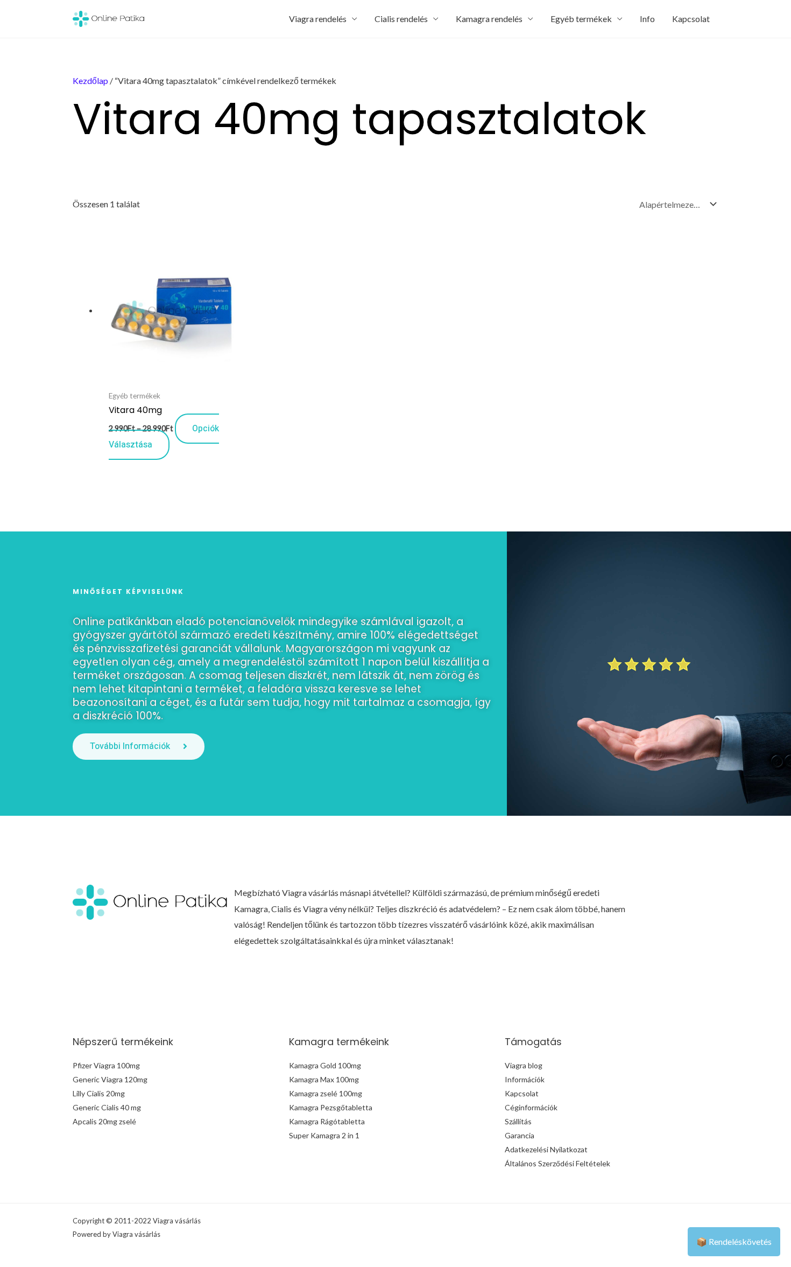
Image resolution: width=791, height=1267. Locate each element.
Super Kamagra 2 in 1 (324, 1135)
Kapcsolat (691, 18)
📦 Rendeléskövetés (734, 1241)
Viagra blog (523, 1065)
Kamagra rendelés (489, 18)
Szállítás (518, 1121)
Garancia (519, 1135)
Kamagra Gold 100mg (325, 1065)
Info (647, 18)
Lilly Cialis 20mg (99, 1093)
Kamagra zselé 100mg (325, 1093)
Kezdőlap (90, 80)
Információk (525, 1079)
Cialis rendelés (401, 18)
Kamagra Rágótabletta (327, 1121)
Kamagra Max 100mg (324, 1079)
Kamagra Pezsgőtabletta (330, 1107)
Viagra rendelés (318, 18)
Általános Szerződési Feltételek (557, 1163)
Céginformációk (531, 1107)
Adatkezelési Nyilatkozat (546, 1149)
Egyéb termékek (581, 18)
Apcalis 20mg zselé (104, 1121)
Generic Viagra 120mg (110, 1079)
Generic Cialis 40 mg (107, 1107)
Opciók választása (164, 436)
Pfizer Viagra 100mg (106, 1065)
